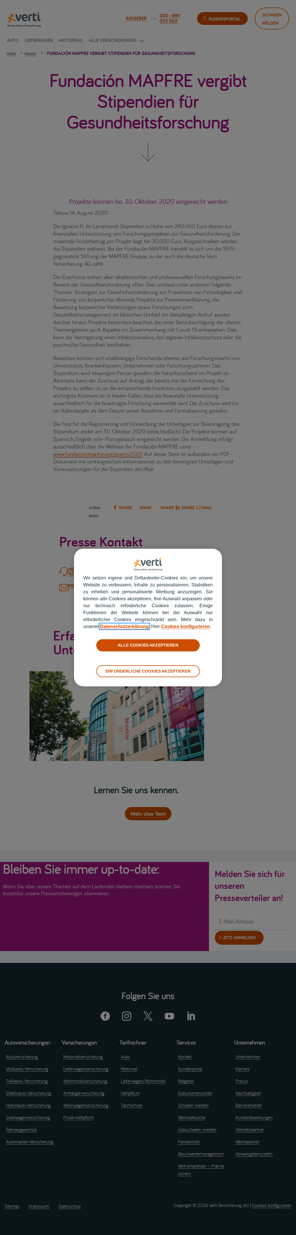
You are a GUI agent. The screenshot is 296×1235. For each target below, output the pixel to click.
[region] (148, 617)
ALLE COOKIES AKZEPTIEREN (148, 645)
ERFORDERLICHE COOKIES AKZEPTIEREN (148, 671)
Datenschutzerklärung (124, 626)
